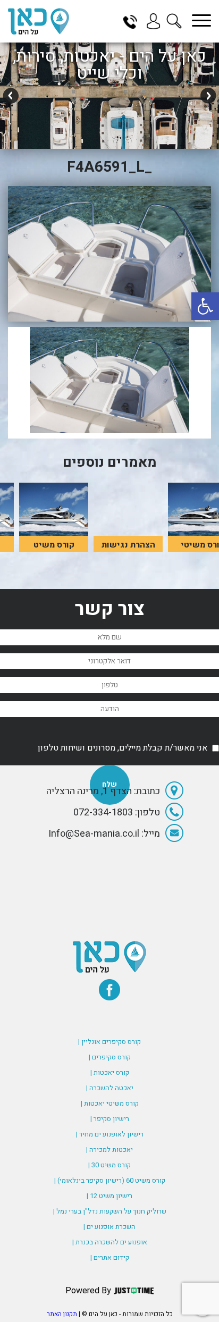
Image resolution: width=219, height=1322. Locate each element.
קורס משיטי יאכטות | (110, 1103)
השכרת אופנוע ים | (109, 1227)
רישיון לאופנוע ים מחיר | (110, 1134)
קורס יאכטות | (109, 1072)
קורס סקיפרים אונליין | (109, 1042)
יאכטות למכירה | (109, 1149)
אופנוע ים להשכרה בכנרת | (109, 1242)
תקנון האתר (62, 1314)
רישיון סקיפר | (109, 1119)
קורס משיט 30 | (109, 1165)
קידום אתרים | (109, 1257)
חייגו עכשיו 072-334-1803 (134, 21)
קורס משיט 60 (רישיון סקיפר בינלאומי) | (109, 1180)
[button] (205, 306)
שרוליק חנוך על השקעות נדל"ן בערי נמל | (109, 1211)
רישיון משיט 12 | (109, 1196)
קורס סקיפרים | (110, 1057)
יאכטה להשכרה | (109, 1088)
